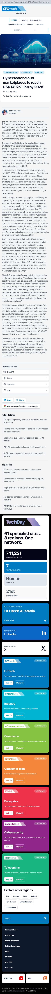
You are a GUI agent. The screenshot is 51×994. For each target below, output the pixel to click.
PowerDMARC (31, 991)
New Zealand (11, 902)
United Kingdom (26, 902)
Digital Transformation (16, 24)
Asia (7, 896)
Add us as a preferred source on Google (22, 406)
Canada (16, 896)
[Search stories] (45, 918)
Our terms (9, 967)
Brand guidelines (11, 930)
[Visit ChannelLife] (17, 694)
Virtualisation (10, 72)
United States (11, 907)
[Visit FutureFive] (17, 759)
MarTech (39, 72)
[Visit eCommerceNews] (17, 726)
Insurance (39, 24)
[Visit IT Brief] (17, 791)
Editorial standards (12, 946)
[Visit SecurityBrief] (17, 824)
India (25, 896)
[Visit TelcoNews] (17, 858)
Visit (7, 683)
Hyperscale (26, 72)
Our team (8, 962)
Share (9, 400)
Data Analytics (35, 20)
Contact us (9, 935)
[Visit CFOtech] (17, 661)
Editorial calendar (12, 941)
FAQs (7, 951)
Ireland (34, 896)
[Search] (35, 29)
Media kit (19, 683)
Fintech (30, 24)
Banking (25, 20)
